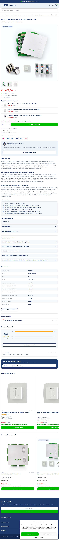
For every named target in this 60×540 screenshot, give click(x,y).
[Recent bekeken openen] (53, 5)
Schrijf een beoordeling (29, 345)
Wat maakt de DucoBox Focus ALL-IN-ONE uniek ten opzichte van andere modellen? (25, 260)
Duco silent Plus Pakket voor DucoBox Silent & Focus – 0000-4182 (23, 205)
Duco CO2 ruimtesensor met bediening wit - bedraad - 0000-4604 (24, 109)
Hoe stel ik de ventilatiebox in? (10, 251)
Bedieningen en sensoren (10, 231)
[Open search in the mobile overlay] (29, 10)
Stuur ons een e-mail (30, 152)
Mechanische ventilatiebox (20, 14)
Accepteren (30, 534)
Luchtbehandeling (9, 14)
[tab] (3, 84)
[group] (29, 53)
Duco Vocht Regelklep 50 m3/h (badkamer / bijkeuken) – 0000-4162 (23, 211)
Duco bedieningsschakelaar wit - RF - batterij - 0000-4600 (22, 103)
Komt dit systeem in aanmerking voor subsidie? (15, 255)
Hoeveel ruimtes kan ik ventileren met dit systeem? (16, 242)
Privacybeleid (40, 537)
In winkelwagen (35, 124)
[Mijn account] (49, 5)
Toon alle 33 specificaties (9, 309)
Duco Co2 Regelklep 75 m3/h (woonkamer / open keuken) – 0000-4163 (24, 207)
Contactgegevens (6, 517)
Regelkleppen (6, 226)
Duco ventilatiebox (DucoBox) (33, 14)
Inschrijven (29, 512)
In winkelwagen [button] (19, 427)
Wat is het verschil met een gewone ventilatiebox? (15, 246)
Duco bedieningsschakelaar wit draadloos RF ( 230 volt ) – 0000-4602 (24, 213)
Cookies (35, 537)
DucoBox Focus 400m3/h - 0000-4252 (11, 474)
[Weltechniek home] (10, 5)
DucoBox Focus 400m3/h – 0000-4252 (16, 203)
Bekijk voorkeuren (48, 534)
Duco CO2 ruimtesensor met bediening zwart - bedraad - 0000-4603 (24, 115)
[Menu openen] (2, 5)
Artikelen (5, 221)
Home (3, 14)
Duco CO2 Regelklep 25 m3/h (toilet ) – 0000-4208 (19, 209)
